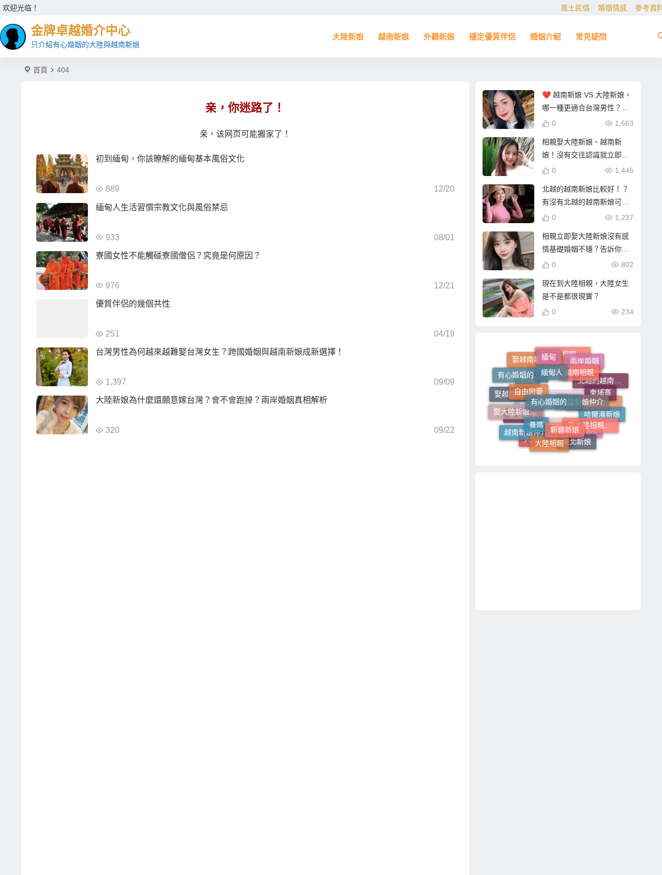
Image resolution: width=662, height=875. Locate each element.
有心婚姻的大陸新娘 (556, 388)
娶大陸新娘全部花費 (518, 406)
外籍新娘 (439, 36)
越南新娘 (393, 36)
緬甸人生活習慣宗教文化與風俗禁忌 (162, 207)
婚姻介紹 (545, 36)
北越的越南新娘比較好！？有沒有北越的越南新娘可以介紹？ (585, 202)
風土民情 (575, 8)
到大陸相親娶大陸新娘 (593, 418)
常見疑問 (591, 36)
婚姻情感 (612, 8)
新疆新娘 (564, 418)
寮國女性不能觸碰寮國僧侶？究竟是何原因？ (178, 255)
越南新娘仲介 (526, 432)
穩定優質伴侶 (492, 36)
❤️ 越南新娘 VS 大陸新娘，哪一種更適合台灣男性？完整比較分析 (586, 108)
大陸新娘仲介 (582, 390)
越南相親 (579, 364)
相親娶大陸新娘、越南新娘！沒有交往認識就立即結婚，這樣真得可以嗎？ (585, 155)
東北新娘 (576, 439)
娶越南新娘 (512, 396)
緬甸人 (552, 362)
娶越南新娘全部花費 (537, 363)
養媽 (536, 414)
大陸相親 (549, 438)
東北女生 (522, 422)
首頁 (40, 70)
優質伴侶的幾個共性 (133, 303)
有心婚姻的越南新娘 (523, 372)
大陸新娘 (348, 36)
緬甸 (548, 353)
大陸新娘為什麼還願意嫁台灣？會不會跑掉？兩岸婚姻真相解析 (211, 400)
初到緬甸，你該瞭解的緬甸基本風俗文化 (170, 158)
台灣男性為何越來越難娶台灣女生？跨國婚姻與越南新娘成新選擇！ (220, 351)
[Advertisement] (558, 541)
